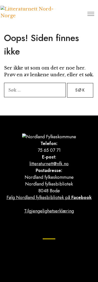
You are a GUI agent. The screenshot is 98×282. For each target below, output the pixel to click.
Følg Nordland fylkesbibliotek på (49, 197)
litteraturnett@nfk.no (49, 163)
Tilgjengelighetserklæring (49, 211)
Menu (90, 14)
